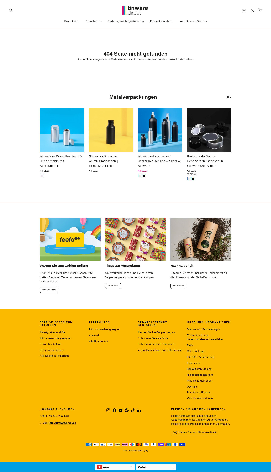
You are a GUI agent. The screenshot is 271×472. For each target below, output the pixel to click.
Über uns (192, 386)
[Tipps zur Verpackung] (135, 239)
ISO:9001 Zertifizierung (200, 357)
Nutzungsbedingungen (200, 375)
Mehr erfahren (49, 289)
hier (153, 59)
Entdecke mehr (160, 21)
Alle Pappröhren (98, 341)
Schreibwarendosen (51, 350)
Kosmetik (94, 335)
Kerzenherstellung (50, 344)
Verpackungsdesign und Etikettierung (160, 350)
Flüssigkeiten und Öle (53, 332)
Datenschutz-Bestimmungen (203, 329)
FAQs (190, 345)
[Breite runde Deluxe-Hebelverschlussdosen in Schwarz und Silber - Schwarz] (192, 178)
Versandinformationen (200, 398)
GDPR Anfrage (195, 351)
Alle (228, 97)
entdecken (113, 285)
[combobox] (115, 467)
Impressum (193, 363)
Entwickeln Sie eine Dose (153, 338)
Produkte (70, 21)
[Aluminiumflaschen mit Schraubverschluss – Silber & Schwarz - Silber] (139, 175)
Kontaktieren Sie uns (193, 21)
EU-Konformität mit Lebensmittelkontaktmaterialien (205, 337)
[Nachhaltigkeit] (200, 239)
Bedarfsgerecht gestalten (124, 21)
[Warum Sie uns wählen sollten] (70, 239)
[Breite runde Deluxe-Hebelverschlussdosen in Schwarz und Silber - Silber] (189, 178)
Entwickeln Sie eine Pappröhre (156, 344)
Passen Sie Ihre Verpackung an (156, 332)
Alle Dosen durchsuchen (54, 356)
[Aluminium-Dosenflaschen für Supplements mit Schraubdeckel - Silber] (41, 175)
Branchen (92, 21)
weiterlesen (178, 285)
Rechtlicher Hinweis (199, 392)
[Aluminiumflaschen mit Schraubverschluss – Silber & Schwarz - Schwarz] (143, 175)
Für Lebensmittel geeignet (55, 338)
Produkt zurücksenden (200, 380)
